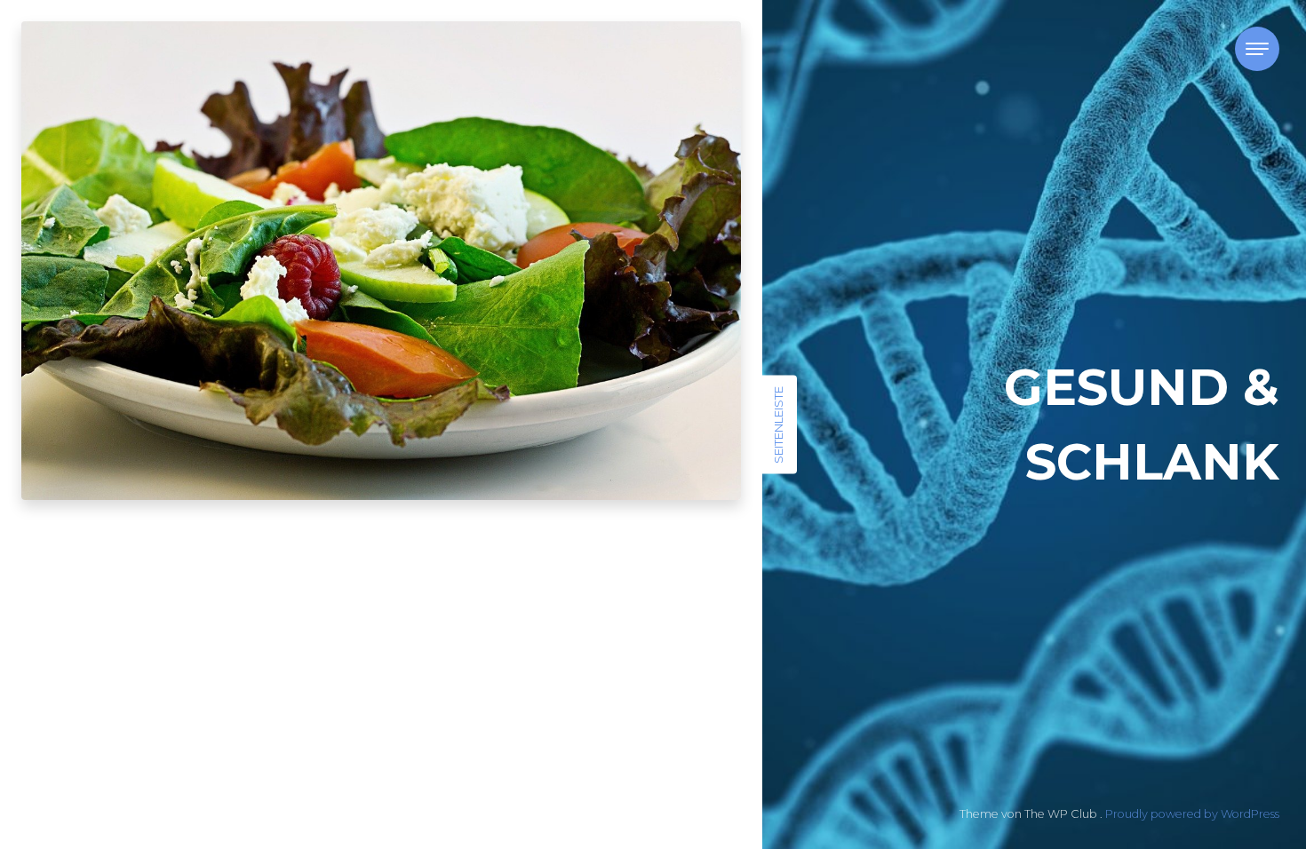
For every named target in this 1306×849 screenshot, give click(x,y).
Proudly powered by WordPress (1192, 814)
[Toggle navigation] (1257, 49)
